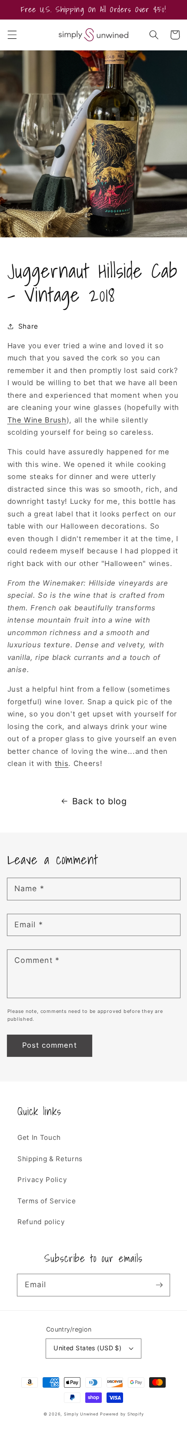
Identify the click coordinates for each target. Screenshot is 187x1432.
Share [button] (28, 326)
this (62, 763)
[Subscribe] (159, 1284)
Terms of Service (46, 1201)
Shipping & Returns (50, 1159)
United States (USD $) (87, 1348)
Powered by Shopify (122, 1414)
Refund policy (41, 1222)
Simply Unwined (81, 1414)
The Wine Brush (37, 420)
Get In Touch (39, 1137)
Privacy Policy (42, 1180)
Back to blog (99, 801)
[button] (11, 34)
